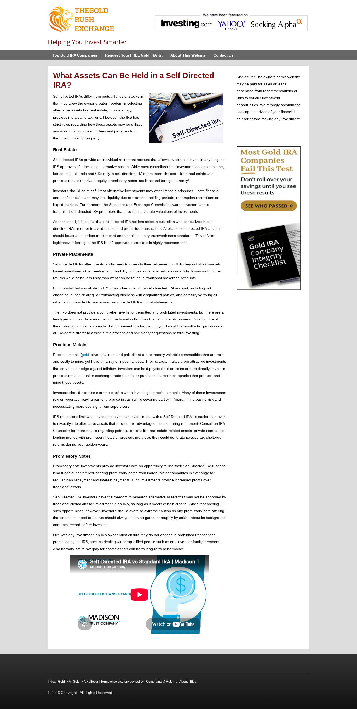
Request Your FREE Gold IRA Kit (134, 55)
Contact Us (223, 55)
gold (85, 355)
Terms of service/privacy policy (122, 681)
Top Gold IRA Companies (75, 55)
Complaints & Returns (161, 681)
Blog (193, 681)
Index (52, 681)
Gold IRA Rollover (85, 681)
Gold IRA (64, 681)
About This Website (188, 55)
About (183, 681)
